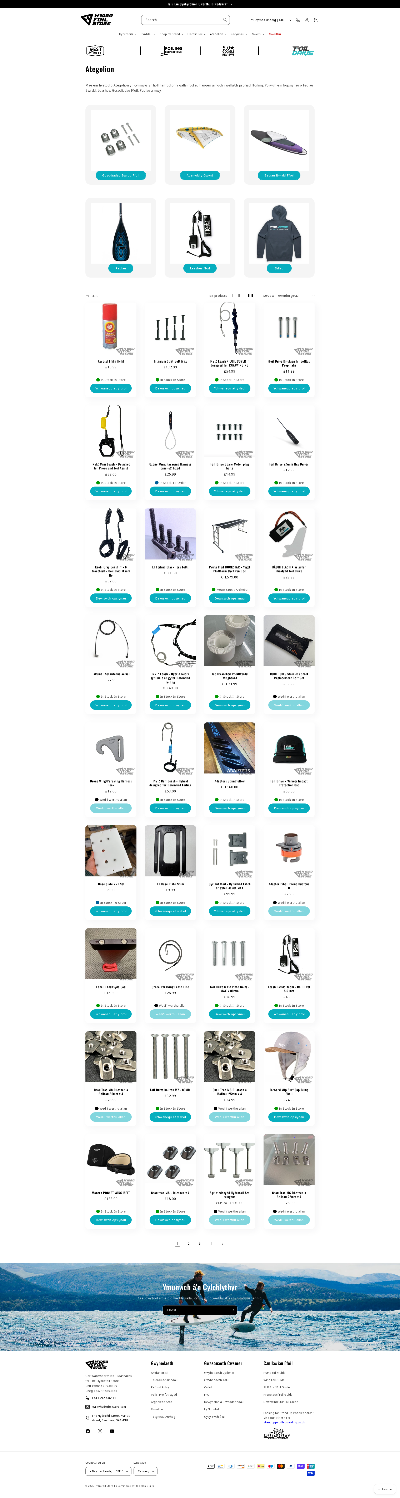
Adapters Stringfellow (230, 781)
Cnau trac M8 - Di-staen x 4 (170, 1193)
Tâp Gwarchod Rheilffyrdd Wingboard (230, 676)
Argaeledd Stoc (161, 1402)
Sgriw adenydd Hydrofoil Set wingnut (229, 1195)
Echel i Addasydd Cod (110, 987)
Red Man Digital (145, 1485)
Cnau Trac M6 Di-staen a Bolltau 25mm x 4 (289, 1195)
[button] (127, 34)
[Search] (225, 19)
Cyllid (208, 1387)
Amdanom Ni (159, 1373)
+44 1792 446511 (104, 1398)
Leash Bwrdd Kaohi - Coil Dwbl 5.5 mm (289, 989)
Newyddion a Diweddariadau (224, 1402)
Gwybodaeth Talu (216, 1380)
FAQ (207, 1395)
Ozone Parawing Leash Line (170, 987)
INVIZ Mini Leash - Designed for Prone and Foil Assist (110, 466)
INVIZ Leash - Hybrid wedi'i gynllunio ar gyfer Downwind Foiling (170, 678)
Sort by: (268, 296)
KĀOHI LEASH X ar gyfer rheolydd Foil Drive (289, 569)
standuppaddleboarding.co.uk (284, 1422)
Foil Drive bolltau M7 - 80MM (170, 1090)
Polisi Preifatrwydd (164, 1395)
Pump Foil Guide (275, 1373)
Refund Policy (160, 1387)
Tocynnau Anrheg (163, 1417)
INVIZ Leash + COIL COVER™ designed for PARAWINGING (230, 363)
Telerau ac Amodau (164, 1380)
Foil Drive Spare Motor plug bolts (229, 466)
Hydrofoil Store (104, 1485)
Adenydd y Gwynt (200, 175)
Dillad (279, 268)
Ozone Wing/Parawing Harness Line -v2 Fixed (170, 466)
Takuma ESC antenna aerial (111, 674)
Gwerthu (157, 1409)
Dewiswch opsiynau (170, 388)
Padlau (121, 268)
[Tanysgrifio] (232, 1310)
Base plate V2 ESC (111, 884)
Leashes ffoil (200, 268)
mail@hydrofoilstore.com (109, 1407)
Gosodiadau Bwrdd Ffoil (120, 175)
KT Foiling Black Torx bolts (170, 567)
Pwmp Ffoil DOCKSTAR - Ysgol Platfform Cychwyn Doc (229, 569)
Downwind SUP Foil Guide (281, 1402)
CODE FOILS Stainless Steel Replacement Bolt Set (289, 676)
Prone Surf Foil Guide (278, 1395)
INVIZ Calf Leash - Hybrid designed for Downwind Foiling (170, 783)
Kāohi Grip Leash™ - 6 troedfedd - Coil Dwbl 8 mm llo (111, 571)
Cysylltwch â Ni (214, 1417)
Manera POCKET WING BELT (111, 1193)
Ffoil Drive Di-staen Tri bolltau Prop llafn (289, 363)
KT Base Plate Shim (170, 884)
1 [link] (177, 1243)
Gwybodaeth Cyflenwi (219, 1373)
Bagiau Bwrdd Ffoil (279, 175)
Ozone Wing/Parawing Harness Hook (111, 783)
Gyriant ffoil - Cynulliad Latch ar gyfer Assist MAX (230, 886)
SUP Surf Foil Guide (277, 1387)
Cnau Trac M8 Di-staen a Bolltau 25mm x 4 (230, 1092)
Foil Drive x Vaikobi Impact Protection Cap (289, 783)
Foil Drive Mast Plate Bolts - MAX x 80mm (230, 989)
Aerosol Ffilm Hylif (111, 361)
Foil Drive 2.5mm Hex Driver (289, 464)
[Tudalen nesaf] (222, 1243)
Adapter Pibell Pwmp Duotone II (289, 886)
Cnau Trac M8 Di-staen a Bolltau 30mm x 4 (111, 1092)
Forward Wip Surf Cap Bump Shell (289, 1092)
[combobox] (185, 20)
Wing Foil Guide (274, 1380)
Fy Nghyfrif (211, 1409)
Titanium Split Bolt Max (170, 361)
